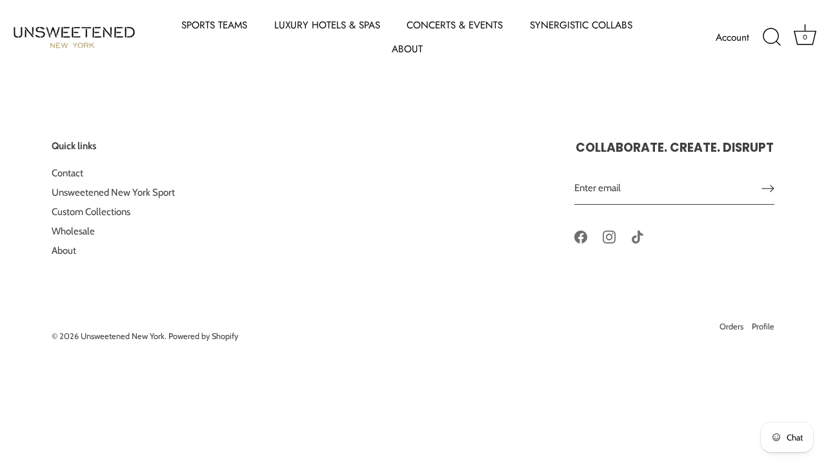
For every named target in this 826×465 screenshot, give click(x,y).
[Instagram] (609, 236)
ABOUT (407, 49)
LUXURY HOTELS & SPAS (327, 25)
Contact (67, 173)
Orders (731, 326)
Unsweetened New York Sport (113, 192)
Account (732, 37)
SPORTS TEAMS (214, 25)
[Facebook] (580, 236)
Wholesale (73, 231)
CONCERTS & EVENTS (455, 25)
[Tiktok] (637, 236)
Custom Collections (91, 212)
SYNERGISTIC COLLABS (581, 25)
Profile (763, 326)
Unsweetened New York (123, 336)
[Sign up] (767, 188)
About (64, 250)
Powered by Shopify (203, 336)
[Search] (772, 37)
